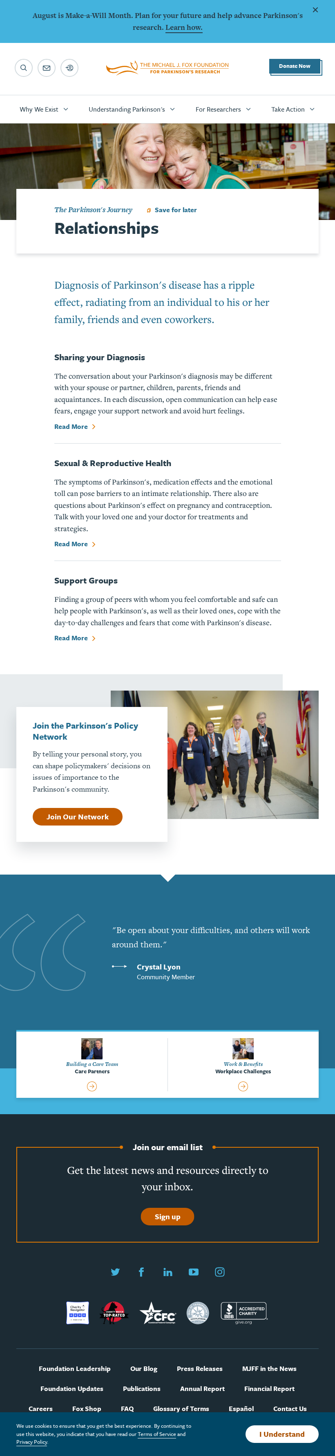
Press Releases (200, 1368)
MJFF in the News (269, 1368)
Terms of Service (157, 1434)
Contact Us (290, 1408)
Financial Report (269, 1388)
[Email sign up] (47, 68)
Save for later (176, 209)
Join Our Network (78, 816)
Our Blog (143, 1368)
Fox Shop (86, 1408)
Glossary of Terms (181, 1408)
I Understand (282, 1434)
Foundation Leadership (75, 1368)
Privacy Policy (31, 1442)
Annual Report (202, 1388)
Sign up (168, 1216)
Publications (142, 1388)
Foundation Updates (71, 1388)
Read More (71, 426)
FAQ (127, 1408)
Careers (41, 1408)
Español (241, 1408)
